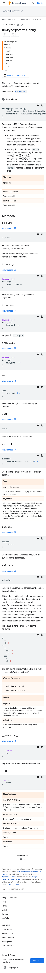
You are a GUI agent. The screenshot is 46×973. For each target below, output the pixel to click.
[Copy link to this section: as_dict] (14, 223)
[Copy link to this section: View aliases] (19, 99)
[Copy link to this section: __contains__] (20, 735)
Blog (4, 902)
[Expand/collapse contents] (16, 41)
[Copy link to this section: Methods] (17, 216)
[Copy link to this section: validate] (15, 565)
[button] (23, 99)
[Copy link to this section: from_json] (16, 305)
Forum (4, 906)
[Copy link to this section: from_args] (17, 264)
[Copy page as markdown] (13, 34)
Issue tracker (7, 929)
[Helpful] (18, 25)
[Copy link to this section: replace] (14, 527)
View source (7, 228)
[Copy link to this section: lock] (10, 414)
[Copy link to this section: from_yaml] (17, 343)
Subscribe (37, 961)
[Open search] (33, 3)
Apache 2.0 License (9, 877)
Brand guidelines (8, 942)
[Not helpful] (22, 25)
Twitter (5, 914)
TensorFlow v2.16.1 (12, 11)
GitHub (4, 910)
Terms (4, 955)
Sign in (40, 3)
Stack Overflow (8, 937)
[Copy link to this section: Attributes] (13, 177)
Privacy (13, 955)
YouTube (5, 918)
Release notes (8, 933)
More (39, 20)
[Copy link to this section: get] (8, 375)
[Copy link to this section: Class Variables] (18, 794)
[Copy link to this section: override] (15, 444)
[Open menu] (4, 3)
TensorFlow (6, 20)
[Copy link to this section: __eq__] (12, 771)
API (15, 20)
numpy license (14, 884)
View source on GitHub (17, 75)
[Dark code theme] (38, 105)
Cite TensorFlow (8, 946)
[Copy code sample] (42, 105)
